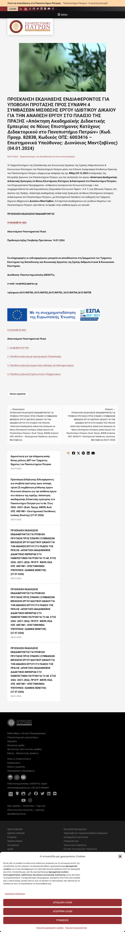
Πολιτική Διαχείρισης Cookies (49, 928)
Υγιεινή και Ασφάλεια (75, 845)
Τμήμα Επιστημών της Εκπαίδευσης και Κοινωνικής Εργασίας (47, 157)
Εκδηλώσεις (14, 763)
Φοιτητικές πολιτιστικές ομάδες (24, 749)
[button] (120, 856)
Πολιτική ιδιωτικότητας (76, 928)
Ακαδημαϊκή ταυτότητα (76, 837)
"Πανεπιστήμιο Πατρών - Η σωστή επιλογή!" (85, 3)
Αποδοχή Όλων (62, 902)
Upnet (10, 849)
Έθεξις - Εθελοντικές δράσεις (23, 753)
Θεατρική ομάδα (15, 745)
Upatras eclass (14, 841)
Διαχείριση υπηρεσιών (15, 894)
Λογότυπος (29, 806)
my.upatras (13, 845)
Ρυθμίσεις (62, 920)
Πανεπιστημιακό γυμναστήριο (22, 737)
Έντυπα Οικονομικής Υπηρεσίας (80, 849)
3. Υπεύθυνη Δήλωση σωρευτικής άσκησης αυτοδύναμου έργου (40, 365)
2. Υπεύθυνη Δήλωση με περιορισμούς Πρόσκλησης (34, 356)
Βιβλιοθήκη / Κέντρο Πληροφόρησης (26, 733)
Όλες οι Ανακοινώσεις (19, 759)
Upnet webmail (14, 829)
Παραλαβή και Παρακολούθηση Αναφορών (86, 833)
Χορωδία (12, 741)
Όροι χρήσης (14, 806)
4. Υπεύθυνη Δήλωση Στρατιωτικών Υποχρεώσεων (34, 374)
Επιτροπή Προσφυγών (75, 829)
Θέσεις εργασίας (18, 394)
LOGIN (12, 9)
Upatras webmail (15, 833)
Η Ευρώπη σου (71, 841)
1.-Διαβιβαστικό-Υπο (18, 347)
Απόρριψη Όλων (62, 911)
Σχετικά (41, 806)
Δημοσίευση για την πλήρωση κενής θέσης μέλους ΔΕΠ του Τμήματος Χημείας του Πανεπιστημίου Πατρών (31, 460)
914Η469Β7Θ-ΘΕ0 (16, 222)
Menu (64, 14)
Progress (11, 837)
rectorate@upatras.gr (18, 787)
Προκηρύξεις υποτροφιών (21, 771)
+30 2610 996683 (40, 787)
